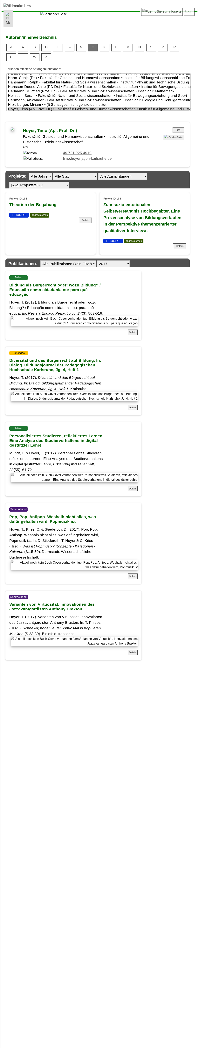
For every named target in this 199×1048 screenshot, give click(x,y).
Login (189, 11)
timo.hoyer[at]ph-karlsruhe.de (87, 158)
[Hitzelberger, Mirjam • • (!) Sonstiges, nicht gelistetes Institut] (98, 104)
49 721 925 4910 (77, 153)
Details (85, 220)
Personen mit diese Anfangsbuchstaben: (33, 69)
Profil (178, 130)
